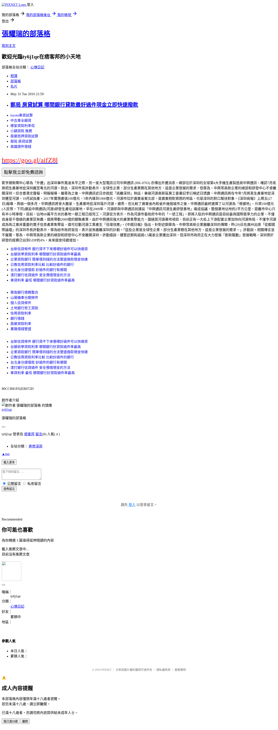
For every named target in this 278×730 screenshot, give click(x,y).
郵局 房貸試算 (21, 141)
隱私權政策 (163, 669)
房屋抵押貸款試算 (24, 136)
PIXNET (106, 669)
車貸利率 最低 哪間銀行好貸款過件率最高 (42, 280)
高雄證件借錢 (20, 146)
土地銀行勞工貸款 (24, 308)
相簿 (13, 76)
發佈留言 (9, 489)
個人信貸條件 (20, 303)
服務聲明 (180, 669)
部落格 (15, 81)
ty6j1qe (7, 409)
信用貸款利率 (20, 313)
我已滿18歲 (10, 721)
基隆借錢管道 (20, 329)
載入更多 (9, 462)
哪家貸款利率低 (22, 126)
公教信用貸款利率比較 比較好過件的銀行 (42, 264)
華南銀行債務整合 (24, 292)
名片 (13, 86)
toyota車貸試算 (21, 115)
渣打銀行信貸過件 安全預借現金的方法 (40, 275)
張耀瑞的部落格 (26, 34)
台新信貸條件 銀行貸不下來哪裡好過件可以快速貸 (49, 249)
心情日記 (37, 67)
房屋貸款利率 (20, 324)
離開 (25, 721)
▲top (6, 454)
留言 (38, 434)
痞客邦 (29, 434)
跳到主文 (9, 46)
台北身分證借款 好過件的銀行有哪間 (38, 270)
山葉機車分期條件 (24, 297)
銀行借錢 (17, 318)
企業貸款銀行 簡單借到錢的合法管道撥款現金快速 (49, 259)
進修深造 (36, 446)
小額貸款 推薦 (21, 131)
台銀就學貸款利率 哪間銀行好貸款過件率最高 (45, 254)
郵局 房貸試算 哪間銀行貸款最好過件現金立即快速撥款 (74, 105)
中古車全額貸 (20, 120)
